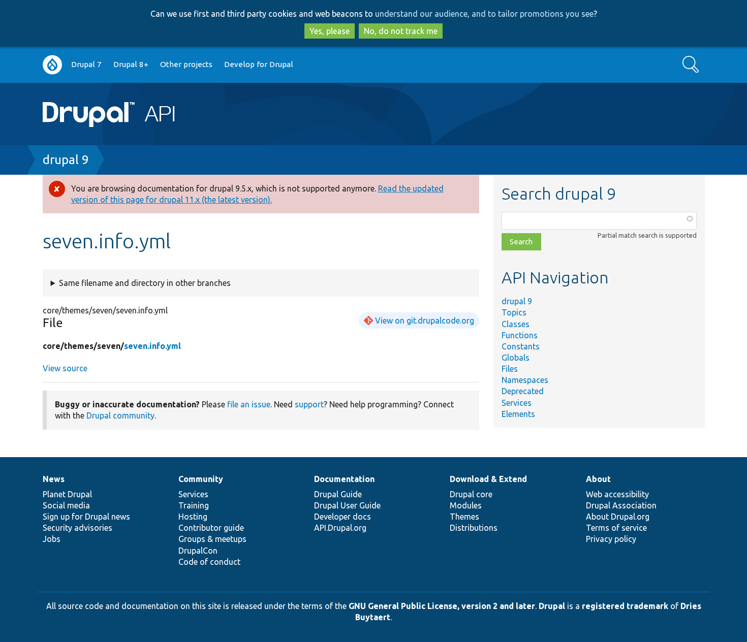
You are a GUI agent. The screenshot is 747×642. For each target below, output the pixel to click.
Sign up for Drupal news (86, 516)
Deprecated (523, 391)
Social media (66, 505)
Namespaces (525, 379)
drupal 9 (66, 160)
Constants (521, 346)
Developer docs (342, 516)
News (54, 479)
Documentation (344, 479)
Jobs (51, 538)
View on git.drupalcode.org (424, 320)
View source (65, 368)
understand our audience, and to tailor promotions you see (484, 13)
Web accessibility (617, 494)
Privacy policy (611, 538)
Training (193, 505)
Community (200, 479)
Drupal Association (621, 505)
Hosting (192, 516)
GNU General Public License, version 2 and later (442, 606)
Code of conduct (209, 561)
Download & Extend (488, 479)
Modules (466, 505)
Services (517, 402)
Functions (520, 335)
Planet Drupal (67, 494)
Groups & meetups (212, 538)
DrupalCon (197, 550)
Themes (464, 516)
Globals (516, 357)
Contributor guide (211, 527)
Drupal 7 (86, 64)
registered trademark (625, 606)
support (309, 404)
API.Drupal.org (340, 527)
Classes (516, 324)
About (598, 479)
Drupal (552, 606)
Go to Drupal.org (52, 64)
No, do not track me (401, 31)
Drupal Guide (338, 494)
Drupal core (471, 494)
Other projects (186, 64)
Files (510, 368)
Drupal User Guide (347, 505)
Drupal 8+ (130, 64)
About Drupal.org (617, 516)
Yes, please (329, 31)
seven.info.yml (152, 345)
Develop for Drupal (258, 64)
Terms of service (616, 527)
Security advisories (77, 527)
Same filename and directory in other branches (145, 282)
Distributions (473, 527)
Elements (518, 414)
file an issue (248, 404)
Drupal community (120, 415)
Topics (514, 312)
